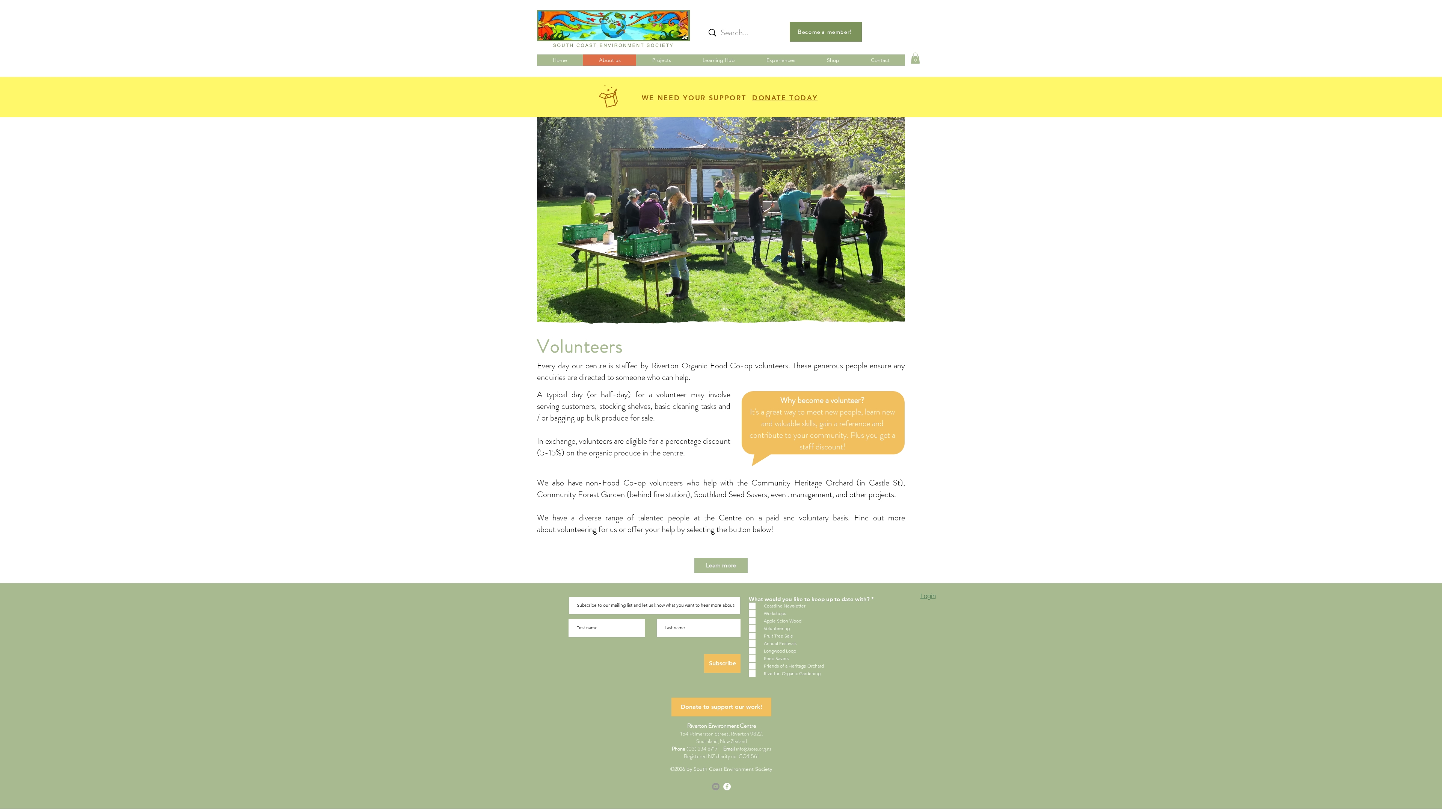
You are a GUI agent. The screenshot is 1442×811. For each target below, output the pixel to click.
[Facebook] (727, 786)
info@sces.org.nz (753, 748)
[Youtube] (715, 786)
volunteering (577, 529)
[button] (915, 58)
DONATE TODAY (785, 97)
